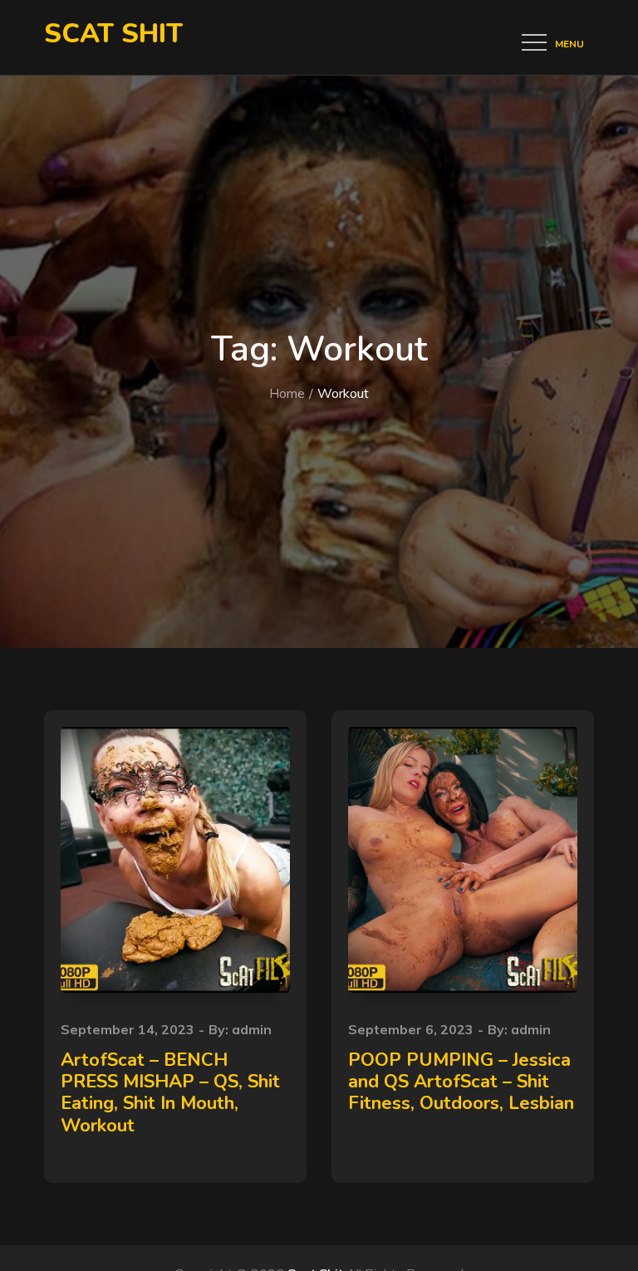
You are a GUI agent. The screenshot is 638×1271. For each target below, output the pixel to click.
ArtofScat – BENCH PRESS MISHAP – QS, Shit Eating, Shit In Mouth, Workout (170, 1093)
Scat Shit (113, 34)
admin (252, 1029)
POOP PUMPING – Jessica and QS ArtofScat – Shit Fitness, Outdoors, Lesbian (461, 1082)
